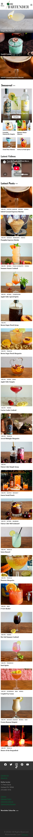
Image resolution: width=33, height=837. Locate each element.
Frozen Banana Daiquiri (9, 722)
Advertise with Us (7, 802)
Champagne (16, 294)
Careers (3, 796)
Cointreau (10, 691)
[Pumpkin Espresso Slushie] (16, 225)
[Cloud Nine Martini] (9, 142)
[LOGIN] (31, 4)
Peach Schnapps (18, 266)
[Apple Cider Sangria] (16, 367)
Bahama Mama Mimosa (21, 133)
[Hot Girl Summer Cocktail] (16, 622)
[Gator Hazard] (16, 537)
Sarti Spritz (5, 665)
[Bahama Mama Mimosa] (23, 125)
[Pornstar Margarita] (16, 565)
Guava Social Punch (7, 495)
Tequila (9, 351)
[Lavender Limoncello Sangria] (9, 125)
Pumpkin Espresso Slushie (10, 240)
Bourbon (15, 521)
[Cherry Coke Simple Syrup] (16, 452)
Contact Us (5, 775)
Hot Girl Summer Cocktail (10, 637)
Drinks (20, 209)
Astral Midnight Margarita (10, 438)
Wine (14, 379)
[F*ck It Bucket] (16, 594)
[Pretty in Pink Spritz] (23, 142)
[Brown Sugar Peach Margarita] (16, 339)
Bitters (9, 521)
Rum (8, 606)
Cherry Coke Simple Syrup (10, 467)
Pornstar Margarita (7, 580)
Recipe (3, 209)
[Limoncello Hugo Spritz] (16, 105)
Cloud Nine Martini (9, 149)
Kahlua (9, 237)
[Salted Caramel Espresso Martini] (16, 67)
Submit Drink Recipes (8, 804)
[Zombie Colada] (16, 44)
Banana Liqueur (12, 719)
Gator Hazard (5, 552)
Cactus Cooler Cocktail (8, 410)
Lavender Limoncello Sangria (9, 133)
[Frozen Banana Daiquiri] (16, 707)
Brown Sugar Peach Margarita (11, 353)
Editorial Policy (6, 799)
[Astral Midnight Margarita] (16, 424)
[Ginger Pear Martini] (16, 21)
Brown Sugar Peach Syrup (10, 325)
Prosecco (10, 663)
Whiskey (15, 493)
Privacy (25, 834)
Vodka (26, 209)
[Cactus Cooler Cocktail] (16, 395)
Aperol (9, 294)
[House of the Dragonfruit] (16, 736)
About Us (4, 778)
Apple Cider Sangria (8, 382)
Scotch (9, 493)
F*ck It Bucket (6, 609)
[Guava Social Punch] (16, 480)
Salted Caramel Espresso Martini (12, 212)
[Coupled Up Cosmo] (16, 679)
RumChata (16, 237)
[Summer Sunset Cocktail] (16, 254)
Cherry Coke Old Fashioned (10, 524)
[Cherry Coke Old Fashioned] (16, 509)
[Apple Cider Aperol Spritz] (16, 282)
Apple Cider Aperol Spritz (10, 297)
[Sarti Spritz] (16, 651)
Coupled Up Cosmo (7, 694)
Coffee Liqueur (12, 209)
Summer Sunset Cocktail (9, 268)
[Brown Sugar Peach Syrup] (16, 310)
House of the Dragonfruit (9, 750)
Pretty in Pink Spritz (23, 149)
